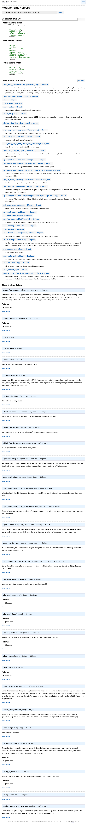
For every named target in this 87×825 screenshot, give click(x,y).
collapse (81, 19)
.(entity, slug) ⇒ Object (26, 273)
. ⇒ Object (9, 100)
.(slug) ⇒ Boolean (16, 263)
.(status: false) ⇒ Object (19, 226)
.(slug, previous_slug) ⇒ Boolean (25, 84)
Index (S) (4, 1)
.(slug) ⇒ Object (14, 114)
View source (6, 311)
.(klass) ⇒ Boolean (20, 96)
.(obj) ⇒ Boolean (18, 256)
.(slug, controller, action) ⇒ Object (25, 130)
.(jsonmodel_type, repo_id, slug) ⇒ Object (34, 196)
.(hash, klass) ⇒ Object (27, 163)
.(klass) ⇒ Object (24, 160)
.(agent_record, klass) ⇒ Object (25, 186)
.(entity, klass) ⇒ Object (22, 205)
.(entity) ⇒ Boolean (21, 219)
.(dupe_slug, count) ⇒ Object (20, 123)
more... (60, 12)
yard (72, 821)
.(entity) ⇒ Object (24, 150)
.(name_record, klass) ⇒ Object (31, 170)
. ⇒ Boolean (13, 229)
